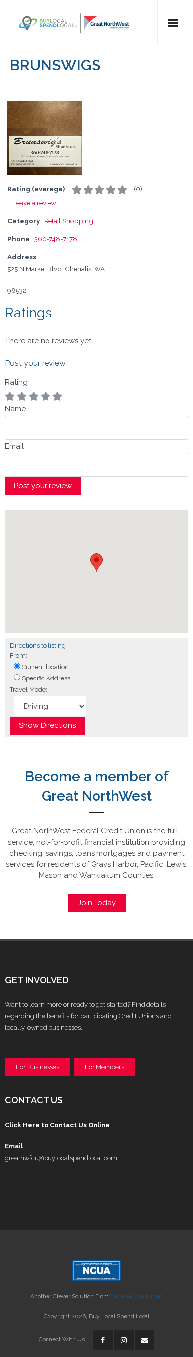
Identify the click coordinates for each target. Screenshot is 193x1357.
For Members (104, 1067)
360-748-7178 (55, 239)
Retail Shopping (68, 221)
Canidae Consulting (136, 1296)
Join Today (97, 902)
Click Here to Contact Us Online (57, 1125)
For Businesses (37, 1067)
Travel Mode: (28, 689)
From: (18, 655)
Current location (44, 667)
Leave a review (34, 203)
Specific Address (45, 678)
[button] (96, 562)
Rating (16, 382)
